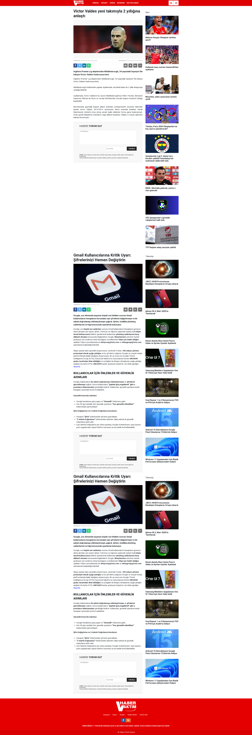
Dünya (112, 3)
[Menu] (176, 3)
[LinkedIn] (84, 65)
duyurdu (76, 366)
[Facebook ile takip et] (123, 720)
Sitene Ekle (144, 715)
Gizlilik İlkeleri (132, 715)
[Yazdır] (126, 65)
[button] (130, 65)
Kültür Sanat (133, 3)
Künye (115, 715)
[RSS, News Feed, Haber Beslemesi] (128, 720)
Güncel (95, 3)
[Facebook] (75, 65)
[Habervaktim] (78, 3)
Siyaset (104, 3)
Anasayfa (106, 715)
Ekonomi (121, 3)
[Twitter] (80, 65)
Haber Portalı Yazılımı (127, 732)
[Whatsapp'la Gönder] (89, 65)
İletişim (122, 715)
